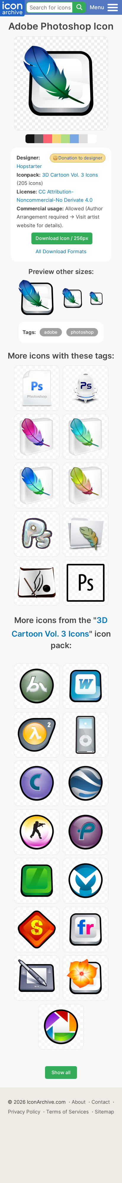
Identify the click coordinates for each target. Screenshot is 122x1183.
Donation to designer (80, 158)
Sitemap (104, 1112)
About (79, 1102)
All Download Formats (61, 251)
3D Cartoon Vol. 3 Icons (70, 175)
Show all (61, 1072)
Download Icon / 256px (62, 238)
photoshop (82, 332)
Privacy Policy (24, 1112)
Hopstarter (29, 166)
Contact (101, 1102)
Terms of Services (67, 1112)
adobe (50, 332)
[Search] (79, 7)
